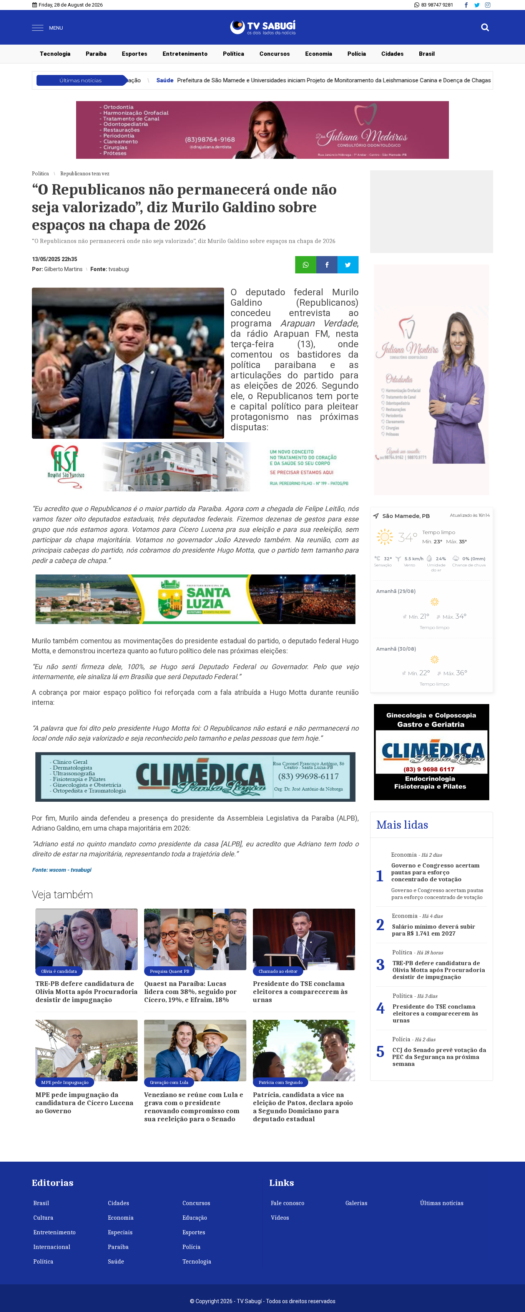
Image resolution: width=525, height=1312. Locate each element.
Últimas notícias (442, 1203)
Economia (318, 53)
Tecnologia (55, 53)
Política (233, 53)
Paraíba (96, 53)
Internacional (51, 1247)
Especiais (120, 1232)
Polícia (356, 53)
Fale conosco (287, 1203)
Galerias (356, 1203)
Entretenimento (185, 53)
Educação (195, 1217)
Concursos (274, 53)
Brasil (427, 53)
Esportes (134, 53)
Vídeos (280, 1217)
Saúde (116, 1261)
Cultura (43, 1217)
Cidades (392, 53)
